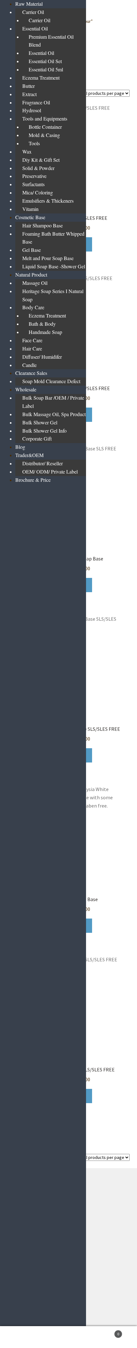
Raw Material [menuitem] (29, 3)
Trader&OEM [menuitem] (29, 455)
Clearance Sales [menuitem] (31, 373)
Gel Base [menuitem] (31, 249)
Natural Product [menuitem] (31, 274)
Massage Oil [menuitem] (34, 282)
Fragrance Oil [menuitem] (36, 102)
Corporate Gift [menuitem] (37, 438)
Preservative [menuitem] (34, 176)
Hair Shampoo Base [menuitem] (42, 225)
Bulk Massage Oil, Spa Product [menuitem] (54, 414)
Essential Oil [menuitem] (35, 28)
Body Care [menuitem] (33, 307)
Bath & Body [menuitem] (42, 323)
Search (68, 1337)
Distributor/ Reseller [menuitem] (42, 463)
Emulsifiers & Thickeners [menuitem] (48, 200)
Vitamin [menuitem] (30, 209)
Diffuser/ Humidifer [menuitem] (42, 356)
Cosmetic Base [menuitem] (30, 217)
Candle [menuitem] (29, 365)
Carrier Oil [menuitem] (33, 12)
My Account (23, 1337)
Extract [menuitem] (29, 94)
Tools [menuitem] (34, 143)
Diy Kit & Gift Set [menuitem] (41, 159)
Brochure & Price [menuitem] (33, 479)
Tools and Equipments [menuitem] (44, 118)
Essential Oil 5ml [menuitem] (46, 69)
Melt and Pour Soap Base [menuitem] (48, 258)
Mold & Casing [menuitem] (44, 135)
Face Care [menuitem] (32, 340)
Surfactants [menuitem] (33, 184)
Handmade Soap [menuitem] (45, 332)
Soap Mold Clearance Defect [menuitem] (51, 381)
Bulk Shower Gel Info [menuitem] (44, 430)
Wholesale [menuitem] (25, 389)
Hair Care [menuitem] (32, 348)
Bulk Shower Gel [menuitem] (39, 422)
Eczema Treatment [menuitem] (41, 77)
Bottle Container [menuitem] (45, 126)
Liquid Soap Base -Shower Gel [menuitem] (53, 266)
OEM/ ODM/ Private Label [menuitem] (50, 471)
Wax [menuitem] (27, 151)
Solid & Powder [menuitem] (38, 168)
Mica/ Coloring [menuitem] (37, 192)
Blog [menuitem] (20, 446)
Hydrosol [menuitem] (31, 110)
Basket (105, 1331)
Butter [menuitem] (28, 85)
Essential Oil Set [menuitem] (45, 61)
